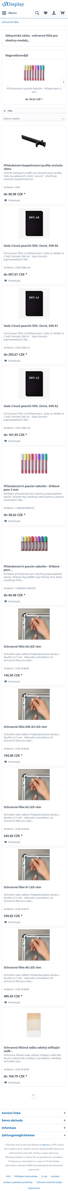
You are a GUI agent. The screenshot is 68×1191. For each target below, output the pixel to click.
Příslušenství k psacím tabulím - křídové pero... (31, 568)
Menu (12, 13)
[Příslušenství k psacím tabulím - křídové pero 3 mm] (34, 73)
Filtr (10, 110)
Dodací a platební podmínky (18, 1182)
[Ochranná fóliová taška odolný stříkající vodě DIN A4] (34, 1025)
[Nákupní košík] (62, 12)
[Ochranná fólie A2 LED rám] (34, 784)
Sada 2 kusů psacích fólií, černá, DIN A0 (31, 246)
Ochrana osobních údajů (49, 1182)
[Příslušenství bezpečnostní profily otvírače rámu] (34, 142)
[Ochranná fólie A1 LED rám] (34, 864)
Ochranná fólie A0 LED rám (22, 967)
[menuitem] (9, 12)
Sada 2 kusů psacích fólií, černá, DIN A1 (31, 326)
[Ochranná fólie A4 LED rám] (34, 624)
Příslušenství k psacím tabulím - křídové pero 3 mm (34, 90)
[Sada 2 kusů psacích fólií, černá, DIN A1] (34, 303)
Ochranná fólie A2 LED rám (22, 807)
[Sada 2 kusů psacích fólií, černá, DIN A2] (34, 383)
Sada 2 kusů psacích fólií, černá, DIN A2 (31, 406)
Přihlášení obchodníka (25, 1176)
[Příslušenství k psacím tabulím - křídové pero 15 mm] (34, 544)
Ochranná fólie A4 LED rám (22, 646)
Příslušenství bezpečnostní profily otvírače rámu (33, 167)
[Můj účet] (53, 12)
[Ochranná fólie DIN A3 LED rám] (34, 704)
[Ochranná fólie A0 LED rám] (34, 945)
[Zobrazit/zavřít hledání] (36, 12)
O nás (44, 1176)
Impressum (34, 1188)
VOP (8, 1176)
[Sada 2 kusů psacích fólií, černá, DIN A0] (34, 223)
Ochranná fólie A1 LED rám (22, 887)
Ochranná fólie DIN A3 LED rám (25, 727)
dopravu (46, 1144)
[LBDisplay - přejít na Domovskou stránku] (13, 5)
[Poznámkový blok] (45, 12)
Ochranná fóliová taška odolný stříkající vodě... (32, 1049)
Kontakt (55, 1176)
